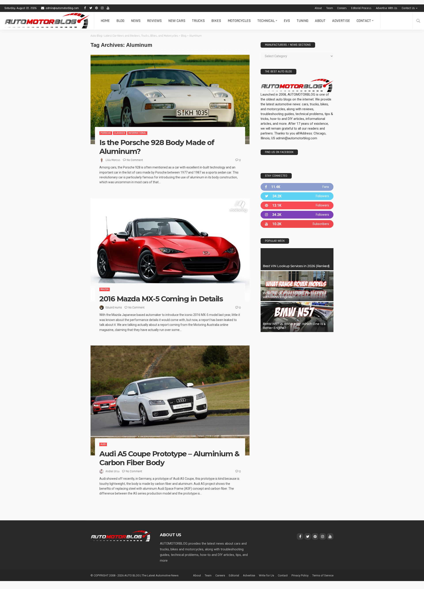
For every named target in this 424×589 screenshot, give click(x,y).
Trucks (198, 20)
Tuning (302, 20)
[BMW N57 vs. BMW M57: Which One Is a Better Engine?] (297, 317)
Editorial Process (361, 8)
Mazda (104, 289)
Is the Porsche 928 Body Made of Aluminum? (156, 147)
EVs (287, 20)
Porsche (105, 133)
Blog (120, 20)
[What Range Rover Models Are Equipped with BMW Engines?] (297, 286)
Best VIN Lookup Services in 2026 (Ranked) (296, 266)
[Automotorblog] (46, 20)
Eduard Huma (114, 307)
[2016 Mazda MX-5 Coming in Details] (170, 249)
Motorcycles (239, 20)
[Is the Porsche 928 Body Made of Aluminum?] (170, 99)
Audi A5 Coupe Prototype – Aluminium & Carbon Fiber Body (169, 458)
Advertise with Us (387, 8)
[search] (418, 21)
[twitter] (297, 196)
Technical (266, 20)
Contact (364, 20)
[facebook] (297, 187)
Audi (103, 444)
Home (105, 20)
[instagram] (297, 215)
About (318, 8)
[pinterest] (297, 205)
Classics (119, 133)
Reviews (154, 20)
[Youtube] (297, 224)
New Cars (176, 20)
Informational (137, 133)
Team (329, 8)
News (135, 20)
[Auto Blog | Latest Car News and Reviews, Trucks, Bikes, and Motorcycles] (121, 536)
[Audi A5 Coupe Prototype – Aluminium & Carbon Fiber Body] (170, 400)
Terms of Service (322, 575)
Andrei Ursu (112, 471)
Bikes (216, 20)
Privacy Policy (300, 575)
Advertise (341, 20)
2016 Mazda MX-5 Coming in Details (161, 298)
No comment (135, 160)
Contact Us (408, 8)
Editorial (234, 575)
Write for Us (266, 575)
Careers (342, 8)
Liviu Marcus (113, 160)
